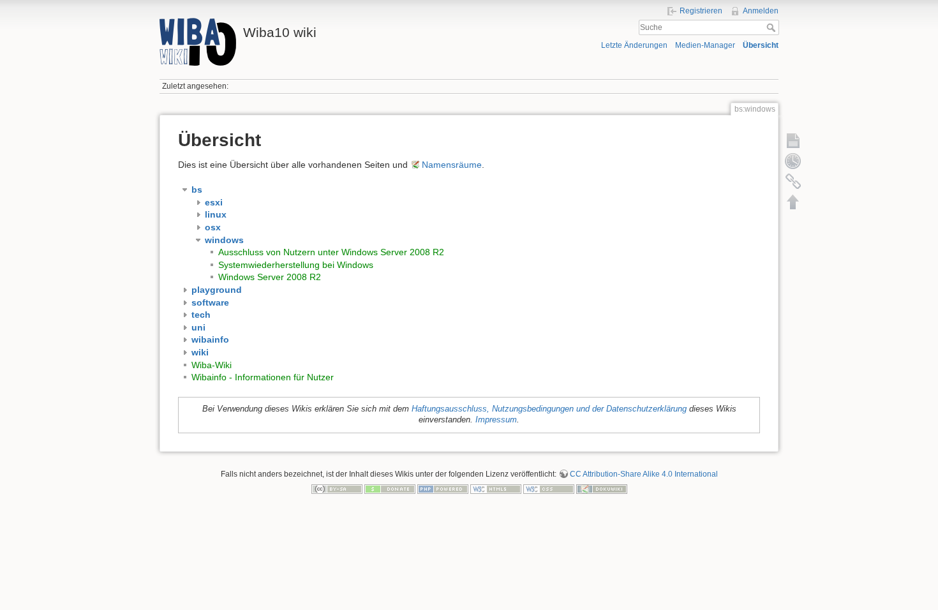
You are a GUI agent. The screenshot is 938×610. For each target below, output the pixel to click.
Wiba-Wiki (211, 365)
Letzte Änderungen (634, 45)
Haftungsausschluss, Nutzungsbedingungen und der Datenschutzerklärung (549, 409)
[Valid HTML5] (495, 488)
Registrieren (701, 10)
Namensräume (452, 165)
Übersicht (760, 45)
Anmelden (760, 10)
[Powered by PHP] (442, 488)
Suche (772, 27)
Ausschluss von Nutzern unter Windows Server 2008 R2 (331, 252)
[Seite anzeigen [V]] (793, 140)
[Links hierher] (793, 181)
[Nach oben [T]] (793, 201)
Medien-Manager (705, 45)
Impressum (496, 419)
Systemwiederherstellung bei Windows (295, 265)
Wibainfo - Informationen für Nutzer (262, 377)
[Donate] (389, 488)
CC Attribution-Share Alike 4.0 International (644, 474)
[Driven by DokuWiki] (601, 488)
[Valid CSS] (548, 488)
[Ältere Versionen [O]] (793, 161)
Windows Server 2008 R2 (269, 277)
